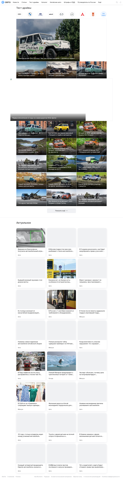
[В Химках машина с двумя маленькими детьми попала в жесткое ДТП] (92, 427)
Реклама (18, 476)
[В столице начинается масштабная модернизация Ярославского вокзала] (30, 304)
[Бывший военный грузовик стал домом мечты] (30, 273)
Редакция (46, 476)
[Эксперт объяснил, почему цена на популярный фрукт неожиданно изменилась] (92, 366)
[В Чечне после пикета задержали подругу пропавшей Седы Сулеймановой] (92, 304)
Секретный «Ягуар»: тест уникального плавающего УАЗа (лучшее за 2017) (59, 167)
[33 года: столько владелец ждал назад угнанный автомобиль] (30, 427)
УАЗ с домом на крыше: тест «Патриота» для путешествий (89, 151)
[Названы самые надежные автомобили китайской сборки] (30, 335)
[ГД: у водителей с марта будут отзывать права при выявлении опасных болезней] (92, 458)
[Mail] (3, 2)
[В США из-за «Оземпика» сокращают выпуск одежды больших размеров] (30, 396)
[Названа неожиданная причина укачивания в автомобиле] (92, 396)
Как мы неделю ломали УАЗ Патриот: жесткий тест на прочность (58, 150)
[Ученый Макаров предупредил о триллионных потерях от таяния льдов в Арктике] (61, 366)
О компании (10, 476)
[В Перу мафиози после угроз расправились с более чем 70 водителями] (30, 366)
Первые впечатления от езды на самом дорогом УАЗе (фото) (34, 118)
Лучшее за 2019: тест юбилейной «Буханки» (91, 74)
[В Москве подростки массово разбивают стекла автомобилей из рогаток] (61, 242)
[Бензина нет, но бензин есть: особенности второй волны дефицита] (61, 273)
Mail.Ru (4, 476)
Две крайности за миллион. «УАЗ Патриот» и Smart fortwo (60, 202)
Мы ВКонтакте (38, 476)
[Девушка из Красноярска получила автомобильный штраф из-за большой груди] (30, 242)
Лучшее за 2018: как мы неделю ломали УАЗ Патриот (90, 134)
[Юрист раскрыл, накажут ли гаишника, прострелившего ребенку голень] (92, 273)
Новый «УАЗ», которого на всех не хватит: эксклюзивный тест (59, 185)
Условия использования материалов (61, 476)
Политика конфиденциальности (111, 476)
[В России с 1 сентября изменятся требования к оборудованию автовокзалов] (61, 304)
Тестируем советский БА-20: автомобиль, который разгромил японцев (90, 201)
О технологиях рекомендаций (92, 476)
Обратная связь (77, 476)
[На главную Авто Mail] (7, 2)
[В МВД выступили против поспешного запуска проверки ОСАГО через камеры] (61, 458)
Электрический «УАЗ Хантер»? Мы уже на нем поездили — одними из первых (46, 58)
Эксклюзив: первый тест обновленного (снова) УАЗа (28, 151)
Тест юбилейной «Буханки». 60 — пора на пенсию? (30, 134)
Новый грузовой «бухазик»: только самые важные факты (30, 185)
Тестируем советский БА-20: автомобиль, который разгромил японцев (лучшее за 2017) (30, 167)
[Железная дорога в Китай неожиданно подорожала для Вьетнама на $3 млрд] (61, 396)
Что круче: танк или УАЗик (27, 203)
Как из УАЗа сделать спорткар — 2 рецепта (90, 185)
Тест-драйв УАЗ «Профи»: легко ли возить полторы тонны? (31, 74)
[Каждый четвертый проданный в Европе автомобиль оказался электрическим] (30, 458)
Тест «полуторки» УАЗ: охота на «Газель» (89, 168)
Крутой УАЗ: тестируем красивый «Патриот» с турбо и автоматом (60, 134)
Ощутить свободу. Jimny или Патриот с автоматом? (58, 74)
